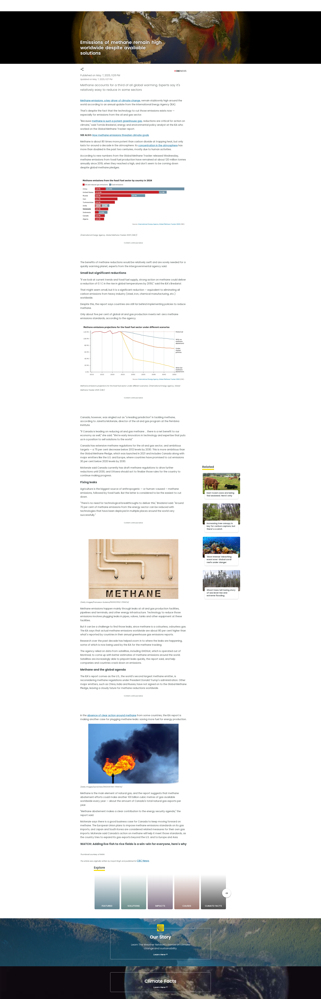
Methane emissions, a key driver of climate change (110, 100)
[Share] (82, 69)
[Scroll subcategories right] (226, 893)
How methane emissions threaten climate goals (120, 135)
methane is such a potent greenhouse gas (117, 121)
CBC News (143, 860)
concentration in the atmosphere (158, 145)
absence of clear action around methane (111, 715)
